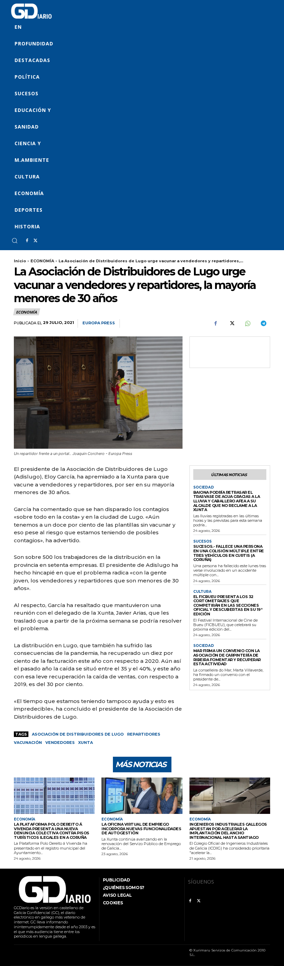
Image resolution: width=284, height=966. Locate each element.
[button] (14, 240)
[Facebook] (27, 241)
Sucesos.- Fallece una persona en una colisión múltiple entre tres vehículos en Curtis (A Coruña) (228, 553)
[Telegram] (263, 324)
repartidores (143, 734)
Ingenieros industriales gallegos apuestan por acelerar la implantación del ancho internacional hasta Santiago (228, 831)
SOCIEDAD (203, 487)
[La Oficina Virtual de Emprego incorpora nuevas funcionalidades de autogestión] (141, 796)
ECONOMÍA (42, 260)
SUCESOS (202, 541)
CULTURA (202, 592)
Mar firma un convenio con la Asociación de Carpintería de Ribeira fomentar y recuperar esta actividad (227, 657)
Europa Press (98, 323)
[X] (35, 241)
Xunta (85, 742)
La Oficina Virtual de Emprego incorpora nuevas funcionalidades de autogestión (141, 828)
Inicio (20, 260)
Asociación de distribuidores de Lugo (78, 734)
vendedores (60, 742)
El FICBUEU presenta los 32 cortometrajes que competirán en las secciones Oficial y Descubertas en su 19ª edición (228, 605)
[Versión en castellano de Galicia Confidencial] (31, 11)
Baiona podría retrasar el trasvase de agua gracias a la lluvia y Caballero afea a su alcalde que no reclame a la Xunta (226, 501)
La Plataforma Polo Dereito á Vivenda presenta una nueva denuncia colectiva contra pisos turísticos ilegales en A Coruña (51, 831)
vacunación (28, 742)
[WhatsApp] (247, 324)
